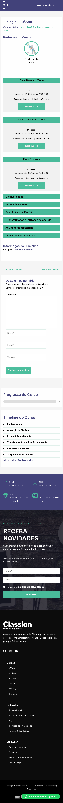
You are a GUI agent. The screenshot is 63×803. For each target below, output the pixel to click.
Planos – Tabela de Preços (21, 715)
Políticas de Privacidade (20, 726)
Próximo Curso (51, 269)
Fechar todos (26, 460)
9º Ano (12, 678)
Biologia (28, 249)
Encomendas (15, 762)
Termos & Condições (19, 731)
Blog (11, 720)
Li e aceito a (25, 587)
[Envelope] (7, 5)
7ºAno (12, 668)
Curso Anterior (11, 269)
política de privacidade (31, 586)
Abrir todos (9, 460)
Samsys (31, 789)
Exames (13, 694)
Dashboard (14, 752)
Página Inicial (15, 710)
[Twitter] (4, 5)
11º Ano (12, 689)
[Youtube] (4, 8)
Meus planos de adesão (20, 757)
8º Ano (12, 673)
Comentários (10, 27)
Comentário (12, 294)
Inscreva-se (31, 106)
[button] (41, 796)
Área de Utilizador (17, 747)
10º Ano (18, 249)
